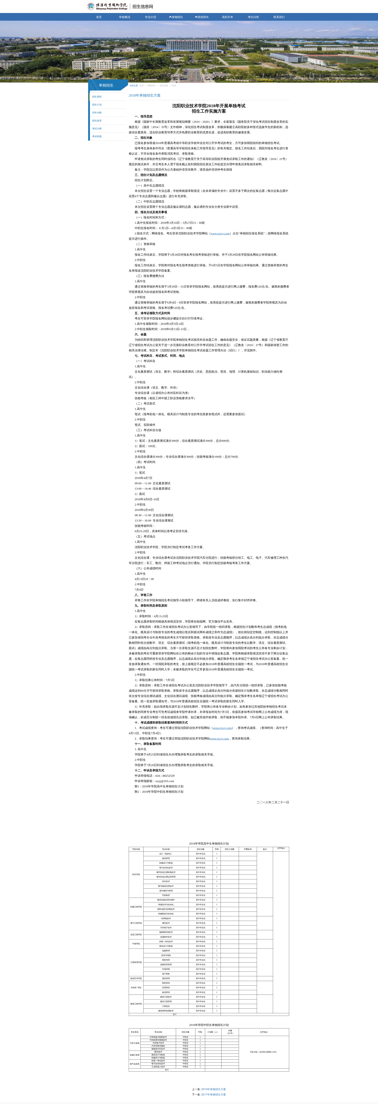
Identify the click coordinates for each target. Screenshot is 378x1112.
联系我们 (279, 17)
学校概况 (124, 17)
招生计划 (97, 104)
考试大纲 (97, 128)
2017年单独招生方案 (213, 1094)
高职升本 (227, 17)
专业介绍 (150, 17)
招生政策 (97, 120)
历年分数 (97, 112)
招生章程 (97, 96)
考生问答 (253, 17)
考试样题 (97, 136)
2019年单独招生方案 (213, 1089)
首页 (99, 17)
